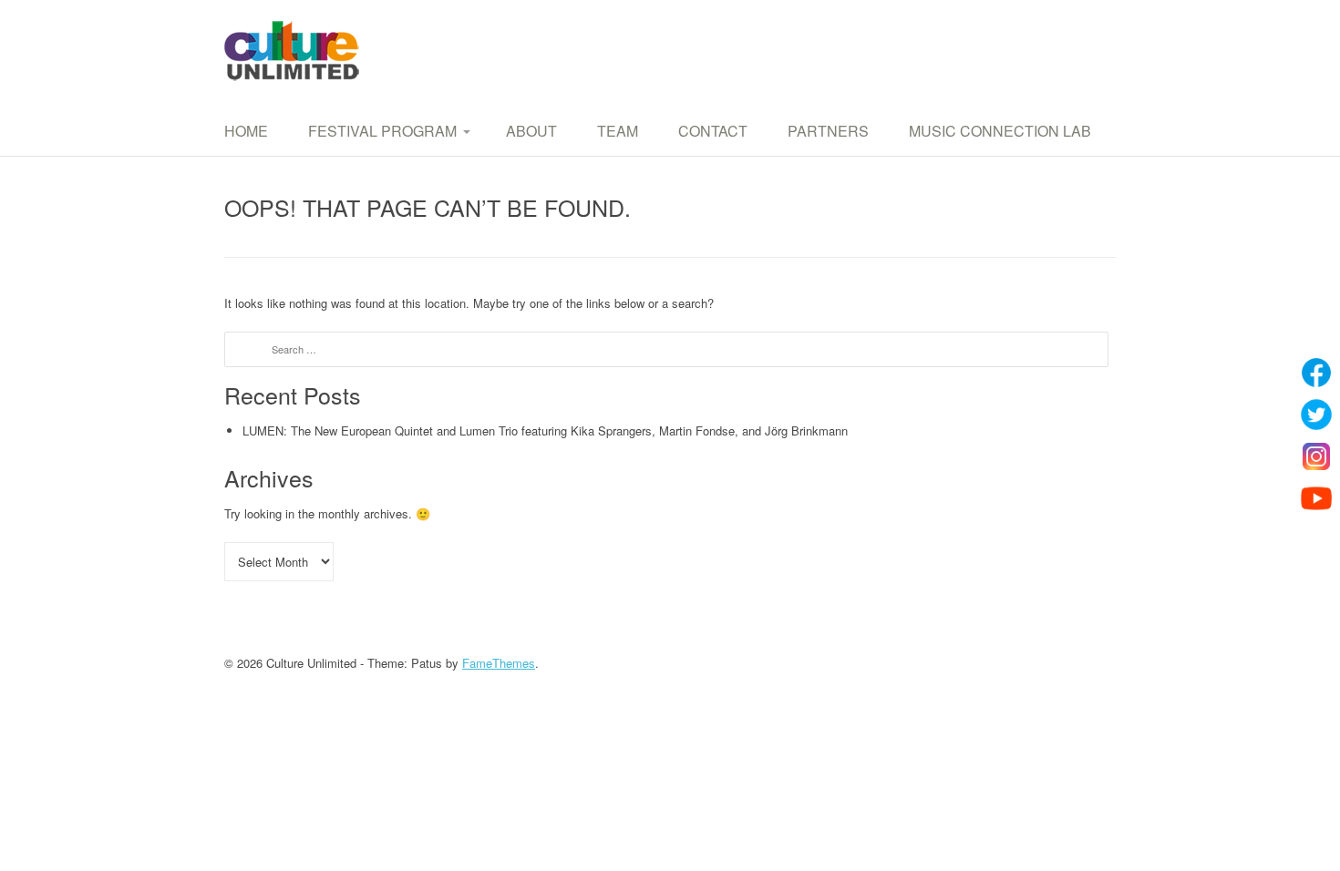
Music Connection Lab (1000, 130)
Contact (712, 130)
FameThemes (498, 662)
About (531, 130)
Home (246, 130)
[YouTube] (1316, 498)
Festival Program (382, 130)
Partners (828, 130)
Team (617, 130)
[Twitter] (1316, 414)
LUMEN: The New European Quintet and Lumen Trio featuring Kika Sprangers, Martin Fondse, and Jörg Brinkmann (545, 430)
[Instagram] (1316, 456)
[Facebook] (1316, 372)
